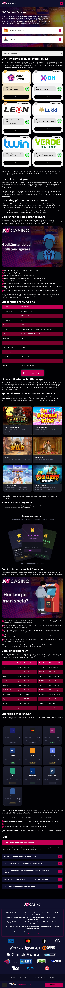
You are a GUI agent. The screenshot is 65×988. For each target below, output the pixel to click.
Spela (16, 96)
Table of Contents (10, 54)
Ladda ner (54, 985)
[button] (32, 842)
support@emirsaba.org (32, 933)
